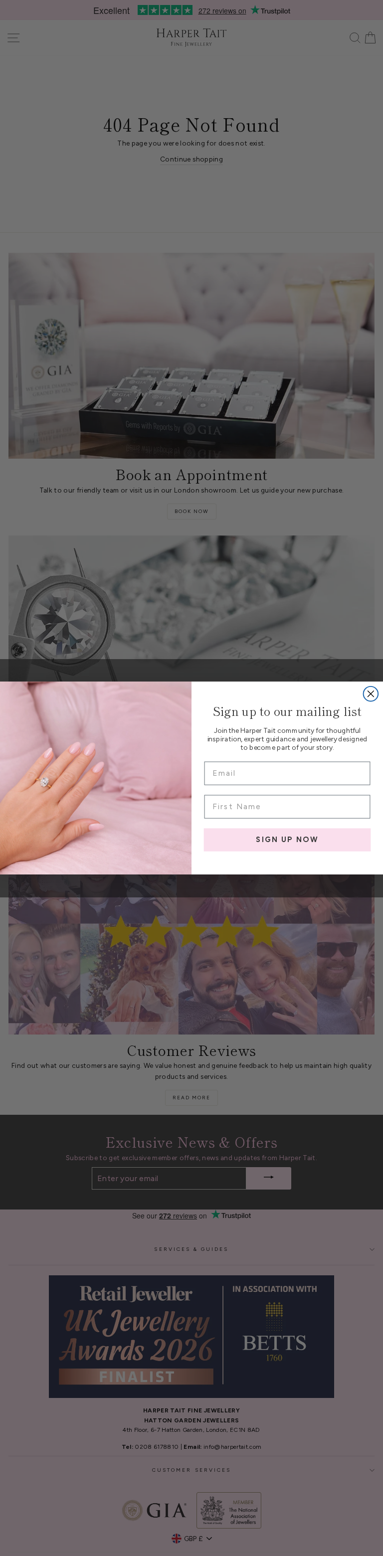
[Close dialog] (371, 694)
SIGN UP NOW (287, 839)
